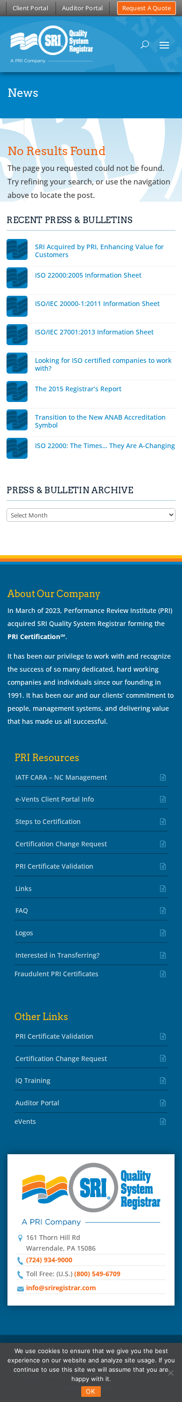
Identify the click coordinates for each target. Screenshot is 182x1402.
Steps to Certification (48, 821)
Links (23, 888)
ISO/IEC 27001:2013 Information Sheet (94, 331)
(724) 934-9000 (49, 1259)
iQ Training (32, 1080)
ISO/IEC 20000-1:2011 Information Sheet (97, 303)
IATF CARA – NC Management (61, 777)
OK (91, 1391)
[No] (170, 1372)
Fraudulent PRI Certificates (56, 973)
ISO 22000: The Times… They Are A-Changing (105, 445)
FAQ (21, 910)
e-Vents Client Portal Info (54, 799)
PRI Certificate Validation (54, 866)
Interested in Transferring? (57, 955)
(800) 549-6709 (97, 1273)
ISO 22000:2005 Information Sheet (88, 275)
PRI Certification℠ (36, 636)
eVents (25, 1121)
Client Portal (30, 8)
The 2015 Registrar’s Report (78, 388)
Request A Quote (146, 8)
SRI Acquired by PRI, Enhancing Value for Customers (99, 250)
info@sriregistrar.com (61, 1287)
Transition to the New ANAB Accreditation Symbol (100, 421)
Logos (24, 932)
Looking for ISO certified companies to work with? (103, 364)
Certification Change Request (61, 843)
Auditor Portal (82, 8)
